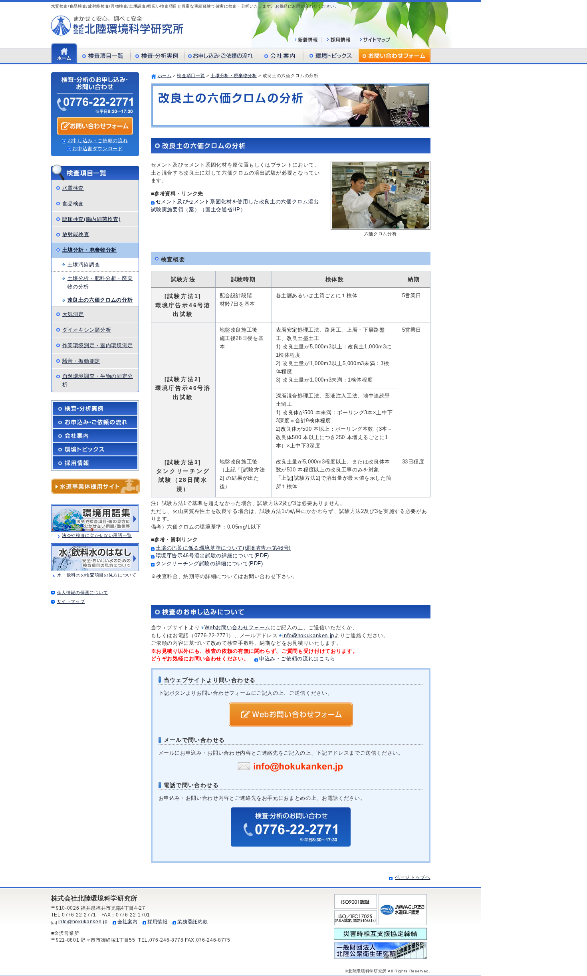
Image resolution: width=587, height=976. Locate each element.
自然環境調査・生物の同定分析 (97, 380)
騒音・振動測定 (81, 361)
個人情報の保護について (82, 592)
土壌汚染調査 (83, 265)
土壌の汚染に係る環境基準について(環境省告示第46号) (223, 548)
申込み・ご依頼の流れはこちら (297, 659)
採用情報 (157, 921)
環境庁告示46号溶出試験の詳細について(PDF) (213, 556)
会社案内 (127, 921)
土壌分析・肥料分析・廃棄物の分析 (100, 282)
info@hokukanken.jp (308, 635)
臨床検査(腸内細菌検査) (91, 219)
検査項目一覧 (191, 75)
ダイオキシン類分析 (86, 330)
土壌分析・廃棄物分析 (233, 75)
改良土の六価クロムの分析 (100, 300)
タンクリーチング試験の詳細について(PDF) (209, 564)
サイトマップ (71, 601)
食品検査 (73, 204)
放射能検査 (75, 234)
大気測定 (73, 314)
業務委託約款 (192, 921)
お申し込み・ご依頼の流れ (97, 140)
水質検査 (73, 188)
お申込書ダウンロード (97, 148)
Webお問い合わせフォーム (237, 627)
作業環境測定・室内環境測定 (97, 345)
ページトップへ (412, 877)
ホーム (165, 75)
